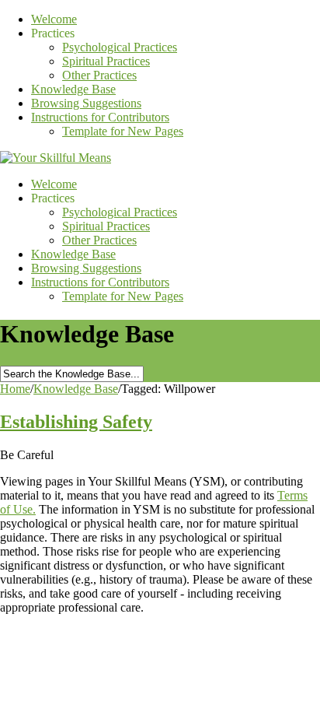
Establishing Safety (76, 422)
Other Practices (99, 75)
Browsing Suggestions (86, 103)
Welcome (54, 19)
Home (15, 388)
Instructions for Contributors (100, 117)
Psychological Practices (119, 47)
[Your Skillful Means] (55, 157)
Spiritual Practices (106, 61)
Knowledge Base (73, 89)
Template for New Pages (122, 131)
